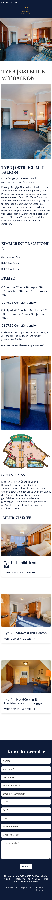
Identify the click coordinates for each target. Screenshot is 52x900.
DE (2, 2)
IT (16, 2)
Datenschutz (10, 887)
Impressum (26, 887)
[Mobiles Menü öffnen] (48, 9)
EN (7, 2)
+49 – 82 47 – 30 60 (31, 878)
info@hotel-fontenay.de (26, 881)
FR (12, 2)
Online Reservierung (43, 888)
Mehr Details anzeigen (17, 572)
